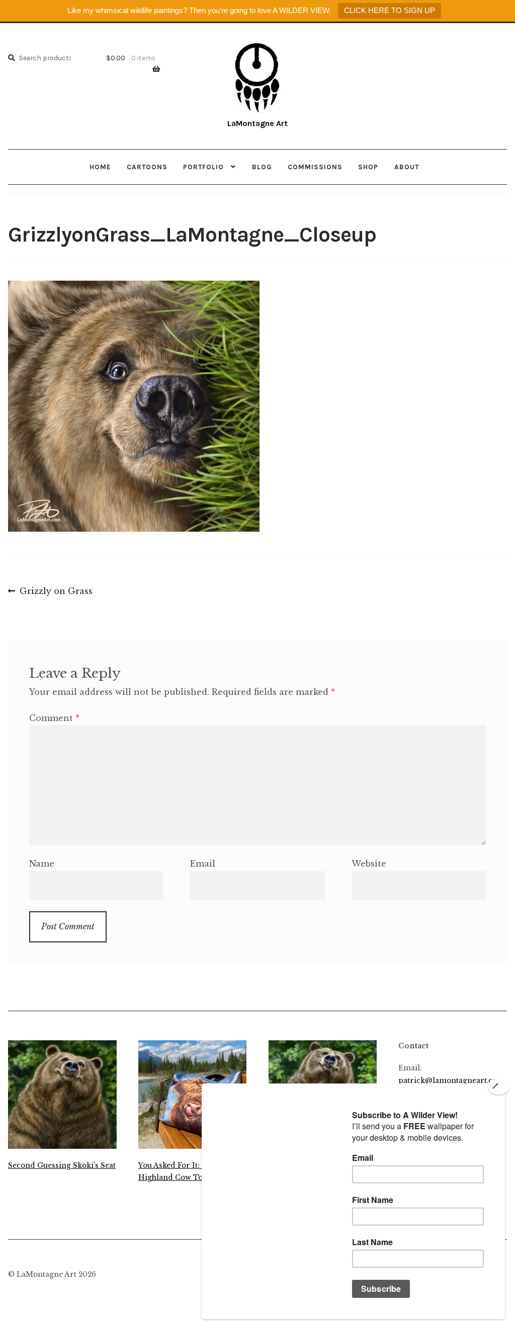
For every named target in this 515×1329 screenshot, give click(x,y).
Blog (262, 167)
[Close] (499, 1086)
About (406, 167)
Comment (54, 718)
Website (369, 864)
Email (202, 864)
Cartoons (147, 167)
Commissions (315, 167)
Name (41, 864)
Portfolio (203, 167)
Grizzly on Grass (56, 591)
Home (100, 167)
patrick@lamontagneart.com (451, 1080)
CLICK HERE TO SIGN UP (389, 10)
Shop (368, 167)
